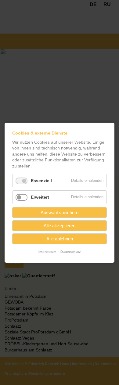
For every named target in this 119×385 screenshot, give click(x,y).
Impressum (47, 252)
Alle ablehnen (59, 238)
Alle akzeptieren (59, 225)
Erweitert (40, 197)
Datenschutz (70, 252)
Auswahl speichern (59, 212)
